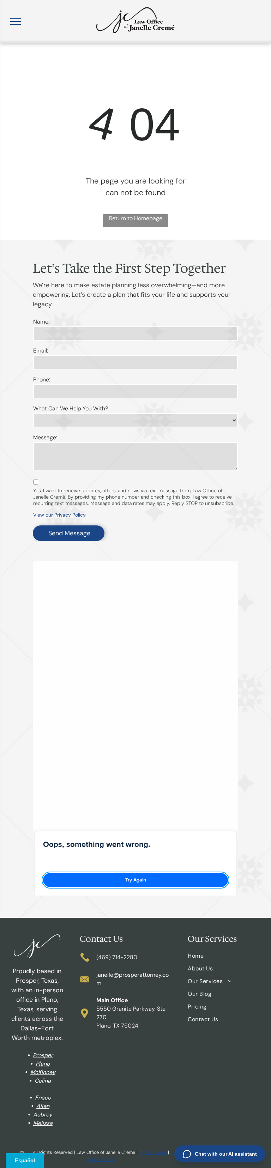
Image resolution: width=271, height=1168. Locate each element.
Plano (43, 1063)
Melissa (43, 1123)
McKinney (42, 1072)
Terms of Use (101, 1159)
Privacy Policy (153, 1152)
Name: (41, 321)
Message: (45, 437)
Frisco (43, 1097)
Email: (40, 350)
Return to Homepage (135, 218)
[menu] (15, 21)
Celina (43, 1080)
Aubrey (42, 1114)
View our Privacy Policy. (60, 515)
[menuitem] (224, 958)
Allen (42, 1106)
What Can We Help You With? (70, 408)
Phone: (41, 379)
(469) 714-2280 (116, 957)
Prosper (43, 1055)
